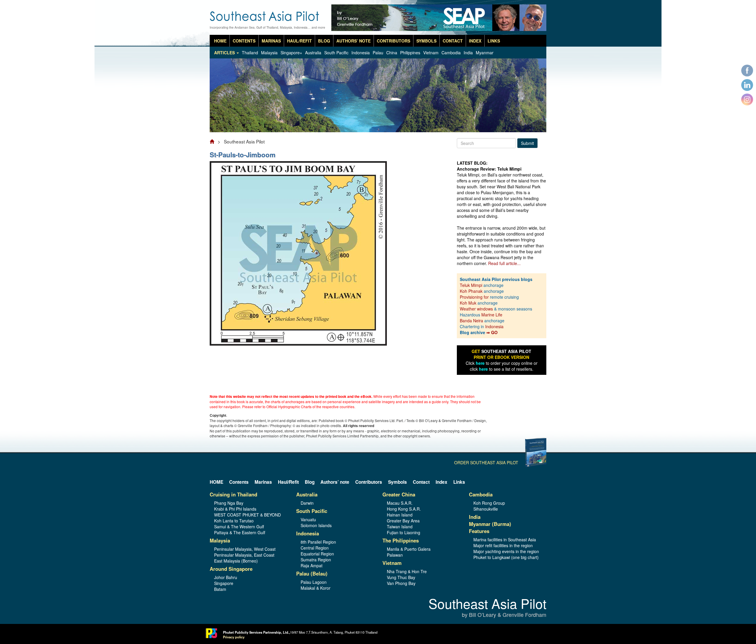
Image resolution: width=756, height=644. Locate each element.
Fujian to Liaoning (403, 532)
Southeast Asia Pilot (487, 607)
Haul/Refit (299, 41)
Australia (313, 52)
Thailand (250, 52)
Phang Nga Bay (228, 503)
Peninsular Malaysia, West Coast (245, 549)
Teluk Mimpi (471, 285)
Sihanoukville (485, 509)
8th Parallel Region (318, 542)
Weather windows (477, 309)
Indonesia (360, 52)
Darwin (307, 503)
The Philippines (400, 540)
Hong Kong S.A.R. (404, 509)
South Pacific (336, 52)
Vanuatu (308, 519)
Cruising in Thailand (233, 494)
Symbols (426, 41)
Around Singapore (231, 568)
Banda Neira (471, 320)
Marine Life (491, 315)
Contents (244, 41)
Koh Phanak (471, 291)
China (391, 52)
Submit (527, 143)
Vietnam (431, 52)
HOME (220, 41)
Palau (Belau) (312, 573)
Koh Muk (468, 303)
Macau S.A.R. (400, 503)
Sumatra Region (316, 560)
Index (475, 41)
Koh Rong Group (489, 503)
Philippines (410, 52)
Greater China (398, 494)
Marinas (271, 41)
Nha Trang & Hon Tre (407, 571)
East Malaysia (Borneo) (236, 561)
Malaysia (269, 52)
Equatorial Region (317, 554)
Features (479, 531)
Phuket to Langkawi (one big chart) (506, 557)
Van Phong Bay (401, 583)
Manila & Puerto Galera (409, 549)
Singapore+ (291, 52)
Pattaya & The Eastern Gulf (239, 532)
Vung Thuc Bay (401, 577)
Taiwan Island (400, 526)
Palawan (395, 555)
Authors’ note (353, 41)
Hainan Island (400, 515)
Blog (324, 41)
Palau (378, 52)
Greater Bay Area (403, 521)
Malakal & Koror (315, 588)
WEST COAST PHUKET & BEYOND (247, 515)
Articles (225, 52)
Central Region (315, 548)
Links (494, 41)
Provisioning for (475, 297)
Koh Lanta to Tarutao (234, 521)
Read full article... (504, 263)
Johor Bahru (225, 577)
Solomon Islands (316, 525)
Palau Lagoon (314, 582)
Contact (453, 41)
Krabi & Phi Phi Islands (235, 509)
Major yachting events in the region (506, 551)
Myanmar (484, 52)
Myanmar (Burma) (490, 523)
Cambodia (451, 52)
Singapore (223, 583)
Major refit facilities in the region (503, 545)
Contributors (393, 41)
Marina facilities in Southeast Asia (504, 539)
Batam (220, 589)
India (468, 52)
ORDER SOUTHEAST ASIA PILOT (486, 462)
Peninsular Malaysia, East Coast (244, 555)
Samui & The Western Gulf (239, 526)
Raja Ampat (311, 565)
